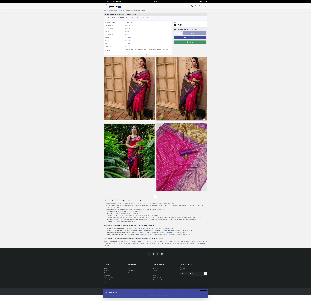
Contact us (116, 215)
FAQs (105, 282)
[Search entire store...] (192, 6)
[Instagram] (153, 254)
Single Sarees (113, 10)
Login (129, 268)
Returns (130, 272)
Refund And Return (108, 279)
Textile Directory (157, 277)
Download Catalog (190, 38)
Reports (155, 272)
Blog (105, 272)
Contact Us (155, 268)
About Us (106, 268)
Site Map (155, 270)
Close (204, 290)
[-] (175, 33)
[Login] (196, 6)
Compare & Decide (157, 279)
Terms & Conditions (108, 277)
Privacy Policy (179, 295)
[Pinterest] (162, 254)
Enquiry (190, 42)
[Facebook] (149, 254)
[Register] (199, 6)
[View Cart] (205, 6)
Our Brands (106, 270)
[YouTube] (157, 254)
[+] (181, 33)
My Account (132, 264)
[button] (194, 33)
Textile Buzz (128, 37)
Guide (154, 275)
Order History (131, 270)
